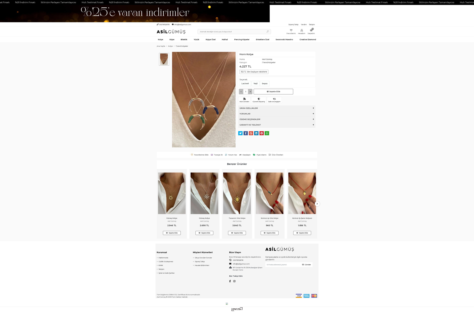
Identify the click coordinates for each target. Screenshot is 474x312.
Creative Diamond (308, 39)
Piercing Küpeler (241, 39)
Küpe (172, 39)
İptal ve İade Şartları (167, 273)
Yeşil (255, 83)
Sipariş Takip (293, 24)
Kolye (160, 39)
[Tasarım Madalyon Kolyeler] (302, 184)
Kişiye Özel (211, 39)
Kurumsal (162, 252)
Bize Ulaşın (235, 252)
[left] (157, 204)
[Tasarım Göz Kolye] (204, 193)
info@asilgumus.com (241, 264)
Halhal (225, 39)
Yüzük (196, 39)
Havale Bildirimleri (202, 265)
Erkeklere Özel (262, 39)
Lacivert (245, 83)
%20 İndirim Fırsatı (25, 2)
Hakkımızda (163, 258)
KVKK (161, 265)
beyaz (264, 83)
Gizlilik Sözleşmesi (166, 261)
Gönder (308, 265)
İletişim (312, 24)
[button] (311, 31)
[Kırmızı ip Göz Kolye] (237, 193)
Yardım (304, 24)
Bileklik (184, 39)
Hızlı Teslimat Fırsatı (93, 2)
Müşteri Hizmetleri (203, 252)
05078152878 (238, 260)
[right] (317, 204)
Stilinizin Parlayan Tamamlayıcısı (58, 2)
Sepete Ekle (274, 91)
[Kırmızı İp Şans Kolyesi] (269, 193)
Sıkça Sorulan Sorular (203, 258)
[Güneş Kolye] (172, 193)
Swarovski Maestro (284, 39)
